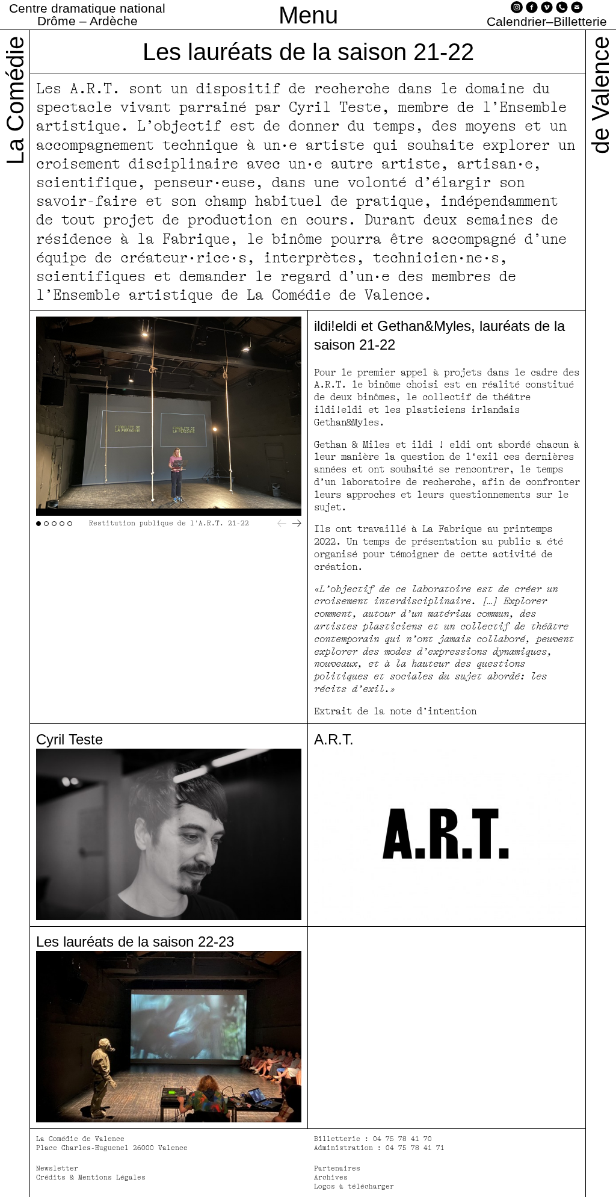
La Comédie (15, 100)
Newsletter (57, 1168)
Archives (331, 1177)
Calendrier (516, 22)
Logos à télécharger (354, 1186)
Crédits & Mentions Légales (91, 1177)
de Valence (600, 95)
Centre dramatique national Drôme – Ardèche (87, 14)
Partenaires (337, 1168)
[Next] (296, 523)
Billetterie (580, 22)
